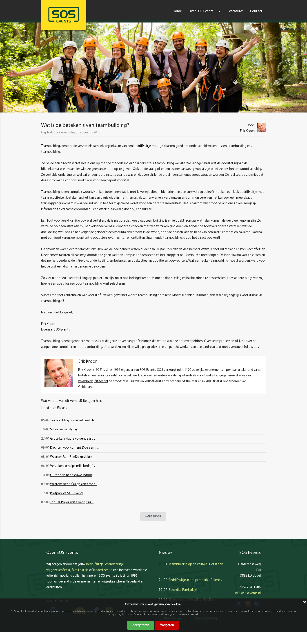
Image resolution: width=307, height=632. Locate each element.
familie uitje (80, 570)
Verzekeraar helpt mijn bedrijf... (72, 466)
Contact (256, 11)
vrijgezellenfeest (58, 570)
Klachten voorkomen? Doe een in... (74, 448)
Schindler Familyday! (64, 429)
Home (177, 11)
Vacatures (236, 11)
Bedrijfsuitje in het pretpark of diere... (195, 580)
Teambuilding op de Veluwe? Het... (74, 420)
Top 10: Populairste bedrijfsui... (71, 502)
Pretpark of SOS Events (66, 493)
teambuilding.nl (52, 301)
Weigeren (167, 625)
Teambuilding (50, 146)
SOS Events (62, 329)
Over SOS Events (205, 11)
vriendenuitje (114, 564)
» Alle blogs (153, 516)
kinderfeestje (102, 570)
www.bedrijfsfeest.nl (93, 381)
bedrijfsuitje (142, 146)
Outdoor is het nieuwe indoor (71, 475)
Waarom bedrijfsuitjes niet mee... (73, 484)
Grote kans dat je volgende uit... (72, 439)
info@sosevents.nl (248, 593)
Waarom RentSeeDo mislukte (71, 457)
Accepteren (140, 625)
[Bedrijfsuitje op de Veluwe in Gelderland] (63, 14)
